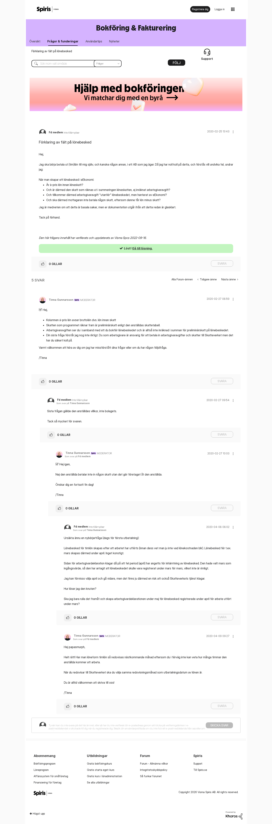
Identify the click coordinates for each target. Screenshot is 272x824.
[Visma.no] (48, 9)
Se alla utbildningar (98, 782)
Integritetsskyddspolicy (153, 769)
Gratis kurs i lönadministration (104, 776)
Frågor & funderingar (62, 41)
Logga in (220, 9)
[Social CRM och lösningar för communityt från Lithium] (234, 815)
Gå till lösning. (142, 248)
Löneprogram (41, 769)
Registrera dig (200, 9)
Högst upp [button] (39, 813)
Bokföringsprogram (45, 763)
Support (197, 763)
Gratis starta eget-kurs (100, 769)
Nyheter (114, 41)
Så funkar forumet (151, 776)
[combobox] (73, 63)
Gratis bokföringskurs (99, 763)
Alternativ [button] (177, 64)
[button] (233, 132)
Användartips (93, 41)
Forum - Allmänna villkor (154, 763)
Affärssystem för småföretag (51, 776)
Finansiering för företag (47, 782)
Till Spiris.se (200, 769)
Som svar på (73, 403)
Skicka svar (219, 725)
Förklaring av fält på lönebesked (51, 51)
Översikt (34, 41)
